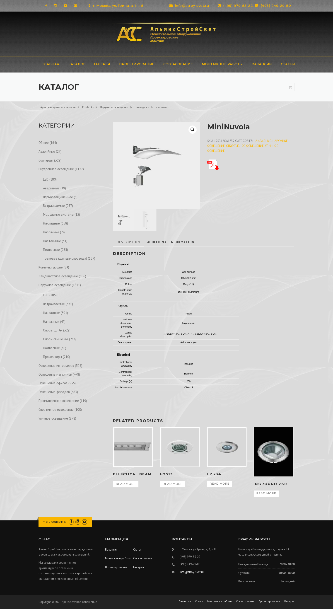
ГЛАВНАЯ (50, 64)
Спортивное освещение (245, 146)
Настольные (52, 241)
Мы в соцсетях (54, 521)
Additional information (171, 242)
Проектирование (136, 64)
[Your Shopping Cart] (290, 87)
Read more (126, 484)
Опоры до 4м (52, 330)
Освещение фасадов (54, 392)
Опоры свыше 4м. (55, 339)
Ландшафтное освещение (58, 276)
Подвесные (51, 249)
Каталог (76, 64)
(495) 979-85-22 (238, 5)
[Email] (75, 5)
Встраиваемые (54, 205)
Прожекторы (52, 357)
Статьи (288, 64)
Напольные (51, 232)
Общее (44, 142)
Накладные (262, 141)
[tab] (128, 242)
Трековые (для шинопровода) (65, 258)
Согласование (178, 64)
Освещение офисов (53, 383)
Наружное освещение (55, 285)
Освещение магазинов (55, 374)
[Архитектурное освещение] (166, 33)
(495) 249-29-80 (276, 5)
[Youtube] (65, 5)
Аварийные (47, 151)
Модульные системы (58, 214)
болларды (46, 160)
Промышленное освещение (59, 401)
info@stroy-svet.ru (192, 5)
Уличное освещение (53, 418)
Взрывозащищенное (58, 197)
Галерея (102, 64)
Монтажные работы (222, 64)
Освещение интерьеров (56, 365)
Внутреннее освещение (56, 169)
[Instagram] (55, 5)
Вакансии (262, 64)
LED (45, 179)
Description (128, 242)
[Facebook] (46, 5)
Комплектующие (51, 267)
